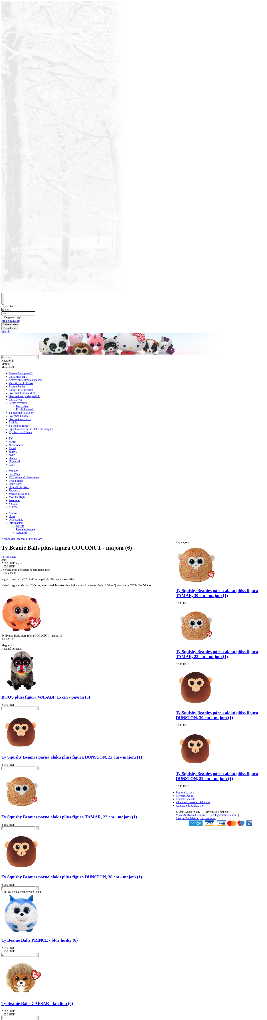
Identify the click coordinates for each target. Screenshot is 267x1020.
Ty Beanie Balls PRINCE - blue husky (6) (39, 940)
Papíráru (13, 422)
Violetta (13, 506)
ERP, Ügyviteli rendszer (222, 815)
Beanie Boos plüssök (21, 373)
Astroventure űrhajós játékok (25, 379)
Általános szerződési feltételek (193, 802)
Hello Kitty (15, 483)
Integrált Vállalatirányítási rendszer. (196, 818)
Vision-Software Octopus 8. (192, 815)
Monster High (17, 497)
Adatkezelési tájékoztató (190, 805)
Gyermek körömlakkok (22, 393)
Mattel (12, 448)
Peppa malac (16, 480)
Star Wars (14, 474)
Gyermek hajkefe (19, 415)
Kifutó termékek (18, 402)
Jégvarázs (14, 490)
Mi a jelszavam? (10, 320)
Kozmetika (22, 406)
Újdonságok (16, 519)
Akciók (13, 513)
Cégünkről (22, 532)
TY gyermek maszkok (21, 412)
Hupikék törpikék (19, 487)
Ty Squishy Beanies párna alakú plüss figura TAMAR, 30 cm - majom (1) (217, 593)
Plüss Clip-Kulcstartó (21, 389)
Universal (14, 461)
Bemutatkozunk (185, 792)
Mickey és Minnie (19, 493)
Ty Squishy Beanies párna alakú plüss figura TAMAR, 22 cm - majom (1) (69, 817)
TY (11, 438)
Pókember (14, 500)
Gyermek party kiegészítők (24, 396)
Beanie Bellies (17, 386)
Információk (16, 522)
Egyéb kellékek (25, 409)
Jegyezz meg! (13, 317)
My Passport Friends (20, 432)
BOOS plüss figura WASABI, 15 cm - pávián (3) (45, 697)
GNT (12, 464)
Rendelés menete (25, 529)
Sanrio (12, 441)
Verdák (13, 503)
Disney (13, 458)
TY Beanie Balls (18, 425)
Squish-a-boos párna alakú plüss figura (31, 429)
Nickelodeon (16, 445)
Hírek (12, 516)
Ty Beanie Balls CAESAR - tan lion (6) (37, 1003)
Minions (13, 470)
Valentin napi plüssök (21, 383)
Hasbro (13, 451)
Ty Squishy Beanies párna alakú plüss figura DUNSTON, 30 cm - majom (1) (71, 877)
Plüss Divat (15, 399)
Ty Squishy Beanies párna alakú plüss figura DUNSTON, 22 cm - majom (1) (71, 757)
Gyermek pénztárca (20, 419)
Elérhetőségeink (185, 795)
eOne (12, 454)
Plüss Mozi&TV (18, 376)
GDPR (20, 526)
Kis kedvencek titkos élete (24, 477)
